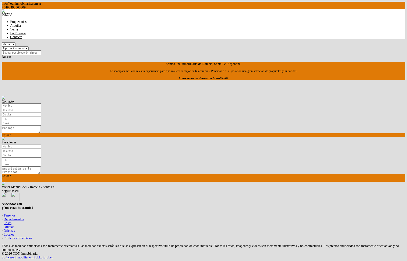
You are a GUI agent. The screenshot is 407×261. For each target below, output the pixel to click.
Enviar (6, 135)
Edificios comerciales (18, 238)
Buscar (6, 56)
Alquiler (15, 25)
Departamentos (14, 219)
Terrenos (9, 215)
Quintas (9, 227)
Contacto (16, 37)
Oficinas (9, 230)
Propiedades (18, 22)
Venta (14, 29)
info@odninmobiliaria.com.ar (21, 3)
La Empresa (18, 33)
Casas (7, 223)
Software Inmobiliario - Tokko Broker (27, 257)
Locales (9, 234)
